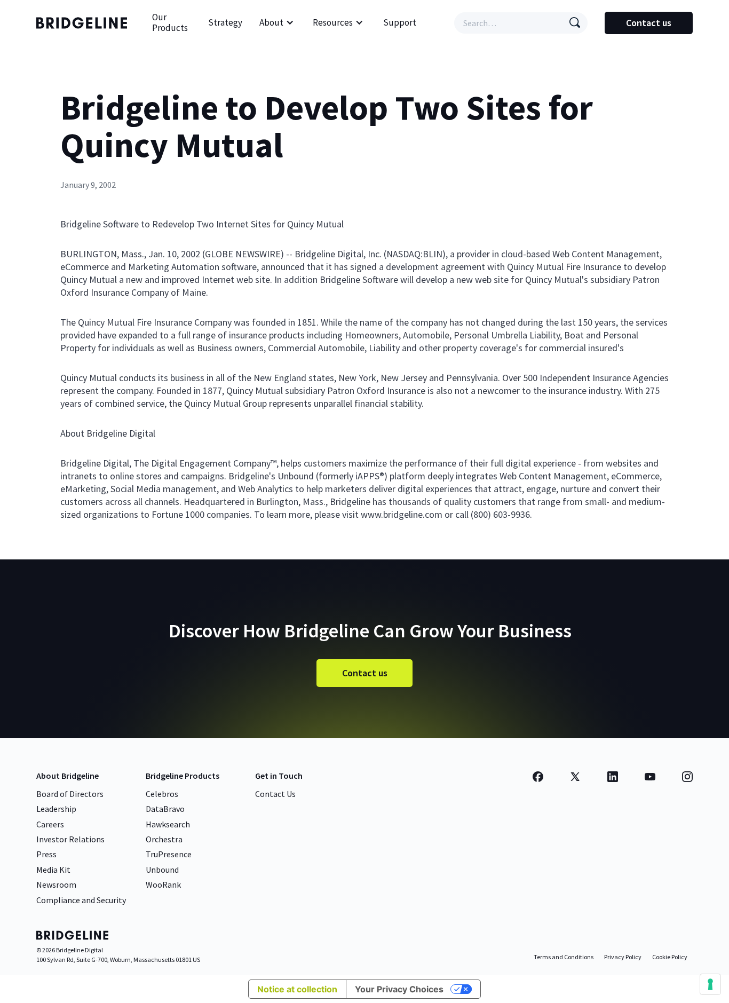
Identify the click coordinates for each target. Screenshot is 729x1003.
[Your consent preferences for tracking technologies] (710, 984)
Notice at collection (297, 989)
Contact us (648, 23)
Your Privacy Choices (399, 989)
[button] (277, 23)
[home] (84, 23)
